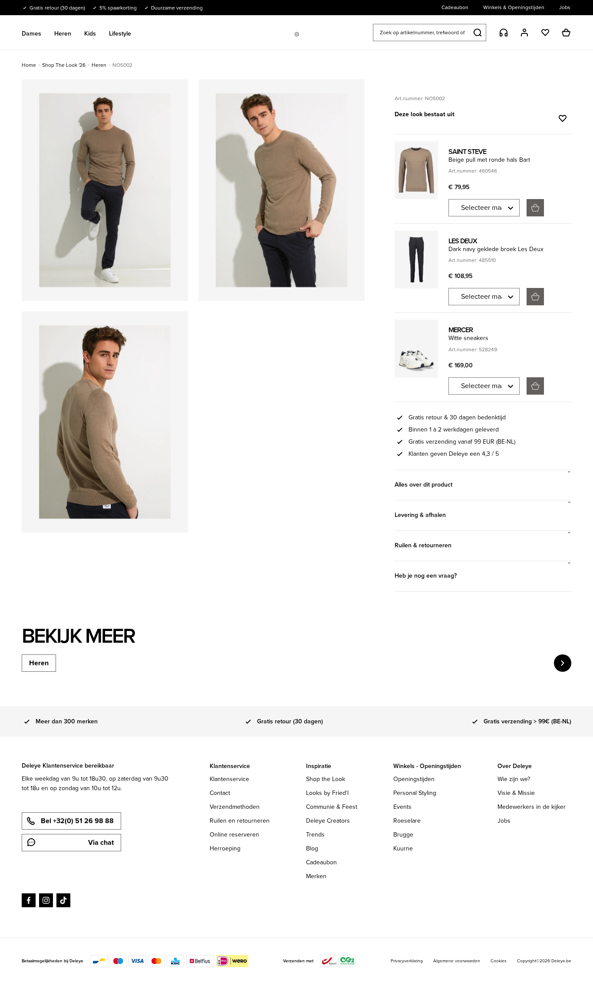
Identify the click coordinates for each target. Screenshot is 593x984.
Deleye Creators (328, 820)
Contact (220, 793)
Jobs (504, 820)
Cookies (499, 961)
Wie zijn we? (513, 779)
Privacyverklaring (407, 961)
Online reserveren (234, 834)
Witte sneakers (468, 338)
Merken (316, 876)
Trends (315, 834)
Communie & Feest (331, 806)
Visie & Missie (516, 793)
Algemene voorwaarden (456, 961)
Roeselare (407, 820)
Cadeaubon (321, 862)
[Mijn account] (524, 32)
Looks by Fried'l (327, 793)
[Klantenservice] (503, 32)
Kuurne (403, 848)
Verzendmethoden (235, 806)
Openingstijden (414, 779)
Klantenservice (229, 779)
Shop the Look (325, 779)
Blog (312, 848)
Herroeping (225, 848)
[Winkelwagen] (566, 32)
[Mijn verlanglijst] (545, 32)
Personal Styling (414, 793)
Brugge (403, 834)
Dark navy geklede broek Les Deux (496, 249)
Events (402, 806)
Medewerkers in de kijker (531, 806)
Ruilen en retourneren (240, 820)
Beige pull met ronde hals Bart (489, 159)
